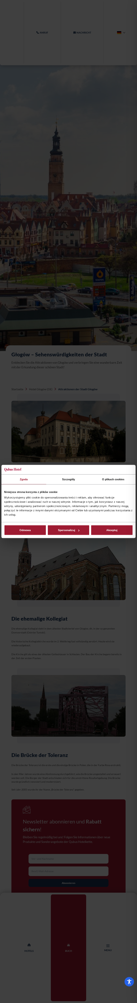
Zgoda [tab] (24, 479)
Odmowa (25, 530)
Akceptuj (111, 530)
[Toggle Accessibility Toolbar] (129, 982)
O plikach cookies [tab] (113, 479)
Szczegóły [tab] (68, 479)
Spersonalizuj (66, 530)
